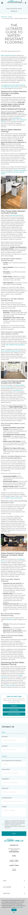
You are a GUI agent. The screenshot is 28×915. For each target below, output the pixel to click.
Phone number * (6, 769)
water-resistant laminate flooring (10, 351)
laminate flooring (15, 215)
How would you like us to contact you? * (12, 760)
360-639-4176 (14, 11)
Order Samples (14, 710)
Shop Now (14, 706)
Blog (10, 16)
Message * (4, 806)
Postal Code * (5, 788)
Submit (14, 833)
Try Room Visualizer (14, 714)
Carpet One (4, 16)
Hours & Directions (14, 851)
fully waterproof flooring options (15, 344)
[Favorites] (22, 2)
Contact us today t (10, 685)
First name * (5, 736)
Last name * (5, 746)
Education (6, 893)
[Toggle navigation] (2, 3)
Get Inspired (7, 887)
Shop (4, 880)
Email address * (5, 778)
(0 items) (25, 2)
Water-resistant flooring (8, 55)
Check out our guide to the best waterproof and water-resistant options (14, 172)
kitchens (13, 120)
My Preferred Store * (7, 797)
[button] (20, 2)
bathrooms (18, 118)
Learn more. (19, 907)
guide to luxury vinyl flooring (14, 498)
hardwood (10, 619)
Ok (14, 909)
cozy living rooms (18, 390)
